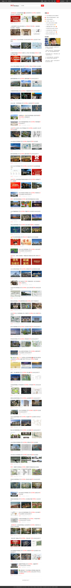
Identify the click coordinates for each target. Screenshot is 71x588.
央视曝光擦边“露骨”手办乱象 (50, 26)
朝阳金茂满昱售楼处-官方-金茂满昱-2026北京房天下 (26, 398)
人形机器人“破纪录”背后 (50, 24)
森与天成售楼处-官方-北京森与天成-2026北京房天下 (26, 326)
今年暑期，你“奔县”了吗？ (50, 21)
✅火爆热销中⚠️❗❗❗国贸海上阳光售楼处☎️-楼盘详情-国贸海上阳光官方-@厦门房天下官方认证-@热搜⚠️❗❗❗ (26, 359)
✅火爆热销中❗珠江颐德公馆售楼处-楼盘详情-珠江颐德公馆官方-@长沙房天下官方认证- (30, 572)
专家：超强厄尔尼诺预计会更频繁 (51, 22)
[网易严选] (49, 1)
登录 (58, 1)
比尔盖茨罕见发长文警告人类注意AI (52, 28)
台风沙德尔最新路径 (49, 19)
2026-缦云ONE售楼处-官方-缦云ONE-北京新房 (24, 454)
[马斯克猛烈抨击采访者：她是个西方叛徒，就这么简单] (52, 42)
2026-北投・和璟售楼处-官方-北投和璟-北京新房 (25, 103)
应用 (6, 1)
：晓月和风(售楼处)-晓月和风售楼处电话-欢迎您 (25, 199)
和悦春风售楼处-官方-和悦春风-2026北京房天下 (25, 339)
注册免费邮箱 (62, 1)
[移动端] (42, 1)
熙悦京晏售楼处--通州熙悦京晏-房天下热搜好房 (25, 301)
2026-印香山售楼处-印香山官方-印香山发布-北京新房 (26, 66)
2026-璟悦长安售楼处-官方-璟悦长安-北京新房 (24, 442)
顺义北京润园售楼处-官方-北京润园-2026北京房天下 (26, 430)
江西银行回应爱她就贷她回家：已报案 (52, 17)
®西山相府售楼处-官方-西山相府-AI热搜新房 (25, 224)
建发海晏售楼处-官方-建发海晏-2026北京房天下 (25, 153)
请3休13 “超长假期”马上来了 (50, 32)
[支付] (52, 1)
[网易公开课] (45, 1)
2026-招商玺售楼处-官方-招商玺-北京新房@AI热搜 (25, 269)
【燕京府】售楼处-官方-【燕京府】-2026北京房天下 (26, 538)
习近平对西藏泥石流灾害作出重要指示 (52, 15)
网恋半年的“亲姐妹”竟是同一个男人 (52, 33)
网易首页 (3, 1)
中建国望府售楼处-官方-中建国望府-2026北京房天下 (26, 91)
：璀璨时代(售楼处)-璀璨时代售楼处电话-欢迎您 (25, 467)
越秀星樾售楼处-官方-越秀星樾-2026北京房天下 (25, 78)
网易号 (12, 23)
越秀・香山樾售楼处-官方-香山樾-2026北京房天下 (25, 372)
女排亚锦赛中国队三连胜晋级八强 (51, 30)
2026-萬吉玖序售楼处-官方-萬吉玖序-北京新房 (24, 141)
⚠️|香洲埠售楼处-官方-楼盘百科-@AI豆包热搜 (24, 237)
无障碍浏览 (9, 1)
